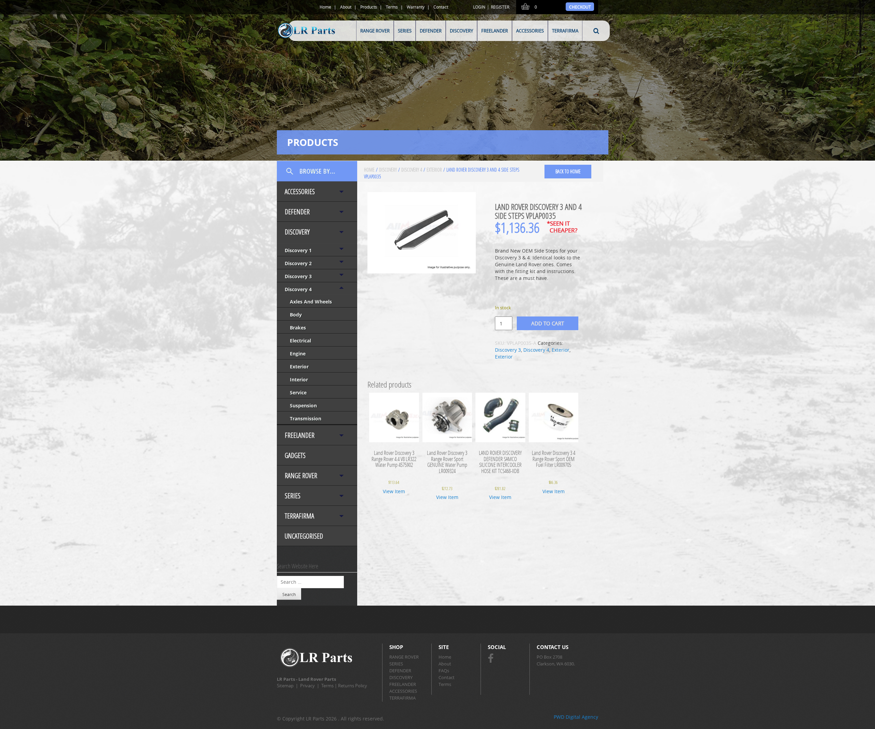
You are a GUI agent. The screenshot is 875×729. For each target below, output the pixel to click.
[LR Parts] (298, 38)
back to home (568, 171)
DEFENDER (431, 31)
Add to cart (547, 323)
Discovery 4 (298, 289)
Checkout (580, 7)
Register (500, 7)
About (345, 7)
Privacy (307, 686)
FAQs (444, 670)
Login (479, 7)
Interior (299, 379)
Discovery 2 (298, 263)
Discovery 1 (298, 250)
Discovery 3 (298, 276)
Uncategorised (304, 536)
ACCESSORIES (530, 31)
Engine (298, 353)
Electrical (300, 340)
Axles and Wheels (311, 301)
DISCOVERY (461, 31)
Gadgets (295, 455)
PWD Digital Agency (576, 717)
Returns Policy (352, 686)
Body (296, 314)
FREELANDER (494, 31)
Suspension (303, 405)
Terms (392, 7)
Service (298, 392)
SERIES (405, 31)
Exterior (299, 366)
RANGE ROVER (375, 31)
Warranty (416, 7)
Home (325, 7)
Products (368, 7)
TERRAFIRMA (565, 31)
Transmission (305, 418)
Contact (440, 7)
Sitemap (285, 686)
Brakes (298, 327)
